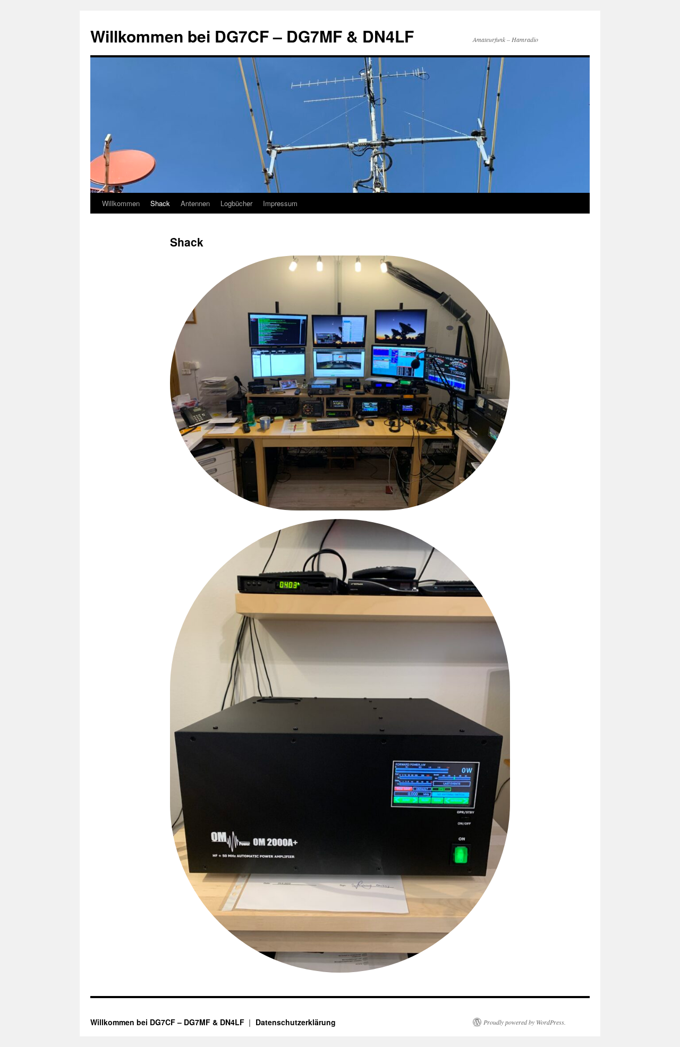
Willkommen (121, 203)
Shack (160, 203)
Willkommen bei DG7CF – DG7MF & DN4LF (252, 35)
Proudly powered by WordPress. (524, 1022)
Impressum (280, 203)
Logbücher (236, 203)
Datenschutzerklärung (296, 1022)
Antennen (195, 203)
